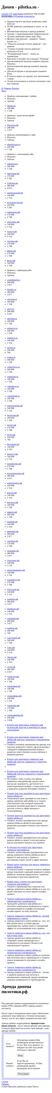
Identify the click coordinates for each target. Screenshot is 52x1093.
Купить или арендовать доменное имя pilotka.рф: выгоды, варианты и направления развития (28, 739)
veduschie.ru (12, 376)
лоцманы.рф (13, 551)
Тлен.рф (11, 647)
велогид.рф (12, 454)
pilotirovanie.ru (13, 144)
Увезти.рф (12, 657)
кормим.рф (12, 522)
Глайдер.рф (12, 183)
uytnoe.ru (11, 357)
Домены (8, 88)
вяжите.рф (12, 512)
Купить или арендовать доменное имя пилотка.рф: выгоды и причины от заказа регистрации (26, 727)
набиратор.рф (13, 212)
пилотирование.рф (16, 570)
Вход (4, 91)
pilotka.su (11, 106)
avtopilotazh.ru (13, 280)
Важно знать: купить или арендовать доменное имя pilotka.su (24, 882)
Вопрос (15, 88)
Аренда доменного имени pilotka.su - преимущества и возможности (24, 951)
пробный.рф (13, 618)
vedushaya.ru (13, 386)
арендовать (18, 14)
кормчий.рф (12, 531)
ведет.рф (11, 435)
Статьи (5, 1081)
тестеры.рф (12, 241)
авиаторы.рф (13, 173)
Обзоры (5, 1084)
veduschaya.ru (13, 367)
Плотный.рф (13, 589)
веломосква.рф (14, 464)
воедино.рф (12, 502)
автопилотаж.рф (14, 406)
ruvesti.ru (11, 347)
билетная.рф (13, 415)
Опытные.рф (13, 560)
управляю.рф (13, 705)
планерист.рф (13, 580)
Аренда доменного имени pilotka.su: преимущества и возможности (24, 968)
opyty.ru (10, 309)
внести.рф (12, 493)
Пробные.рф (13, 609)
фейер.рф (11, 251)
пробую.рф (12, 628)
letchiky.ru (11, 289)
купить (5, 14)
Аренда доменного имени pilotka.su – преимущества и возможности (24, 900)
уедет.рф (11, 667)
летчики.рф (12, 541)
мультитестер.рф (15, 202)
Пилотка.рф (12, 125)
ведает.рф (11, 425)
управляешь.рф (14, 696)
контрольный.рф (15, 193)
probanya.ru (12, 328)
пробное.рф (12, 599)
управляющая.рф (15, 715)
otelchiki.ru (12, 318)
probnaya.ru (12, 338)
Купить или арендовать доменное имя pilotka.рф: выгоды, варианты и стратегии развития (27, 761)
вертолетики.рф (14, 483)
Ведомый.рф (13, 444)
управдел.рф (13, 676)
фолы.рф (11, 260)
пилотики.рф (13, 222)
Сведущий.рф (13, 638)
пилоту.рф (12, 231)
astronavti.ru (12, 164)
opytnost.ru (12, 299)
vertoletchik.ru (13, 396)
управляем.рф (13, 686)
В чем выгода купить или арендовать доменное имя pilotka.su (24, 848)
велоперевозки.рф (15, 473)
